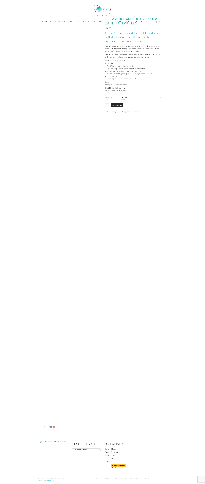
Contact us (108, 461)
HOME (44, 22)
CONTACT (138, 22)
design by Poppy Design (47, 480)
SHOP (77, 22)
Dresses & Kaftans (133, 112)
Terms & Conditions (111, 452)
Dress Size (108, 97)
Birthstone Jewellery (61, 22)
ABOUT (128, 22)
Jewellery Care (110, 455)
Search (163, 22)
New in (86, 22)
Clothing (117, 22)
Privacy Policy (109, 458)
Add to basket (117, 105)
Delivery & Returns (111, 449)
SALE (107, 22)
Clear (123, 99)
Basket (148, 22)
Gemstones (97, 22)
